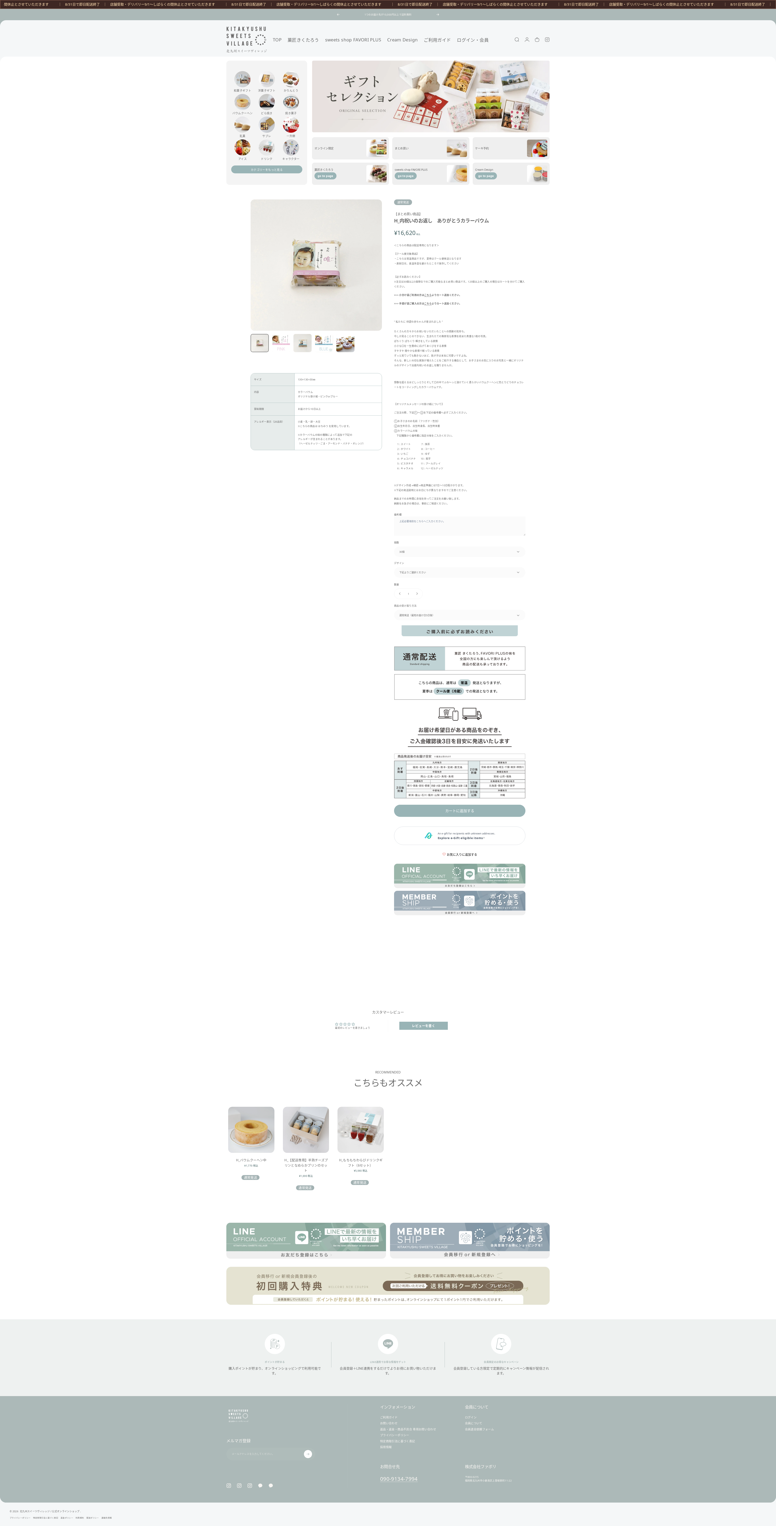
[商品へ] (260, 343)
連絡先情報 (106, 1518)
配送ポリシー (92, 1518)
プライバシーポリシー (394, 1435)
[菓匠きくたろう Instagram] (239, 1485)
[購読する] (308, 1454)
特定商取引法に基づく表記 (397, 1441)
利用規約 (80, 1518)
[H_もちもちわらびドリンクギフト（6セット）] (360, 1130)
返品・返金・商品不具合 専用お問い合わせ (408, 1429)
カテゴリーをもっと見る (267, 170)
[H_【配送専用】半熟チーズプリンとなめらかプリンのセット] (306, 1130)
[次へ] (437, 14)
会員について (473, 1423)
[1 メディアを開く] (316, 265)
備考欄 (398, 514)
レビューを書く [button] (423, 1026)
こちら (428, 295)
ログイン (471, 1417)
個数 (396, 542)
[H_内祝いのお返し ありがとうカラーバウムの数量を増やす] (418, 594)
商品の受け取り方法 (405, 605)
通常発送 (403, 202)
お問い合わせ (388, 1423)
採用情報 (386, 1447)
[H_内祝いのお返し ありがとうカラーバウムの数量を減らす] (399, 594)
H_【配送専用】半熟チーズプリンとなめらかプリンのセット (306, 1165)
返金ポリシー (67, 1518)
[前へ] (338, 14)
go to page (325, 176)
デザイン (399, 563)
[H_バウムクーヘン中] (251, 1130)
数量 (396, 584)
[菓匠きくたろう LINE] (260, 1485)
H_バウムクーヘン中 (251, 1160)
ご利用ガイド (388, 1417)
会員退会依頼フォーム (479, 1429)
